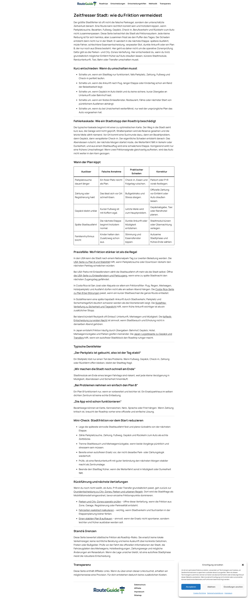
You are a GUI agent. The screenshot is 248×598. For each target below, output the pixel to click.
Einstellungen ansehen (233, 587)
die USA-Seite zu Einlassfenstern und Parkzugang (100, 275)
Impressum (228, 593)
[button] (243, 565)
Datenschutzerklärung (215, 593)
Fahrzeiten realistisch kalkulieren (96, 510)
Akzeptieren (191, 587)
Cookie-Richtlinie (199, 593)
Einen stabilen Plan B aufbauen (95, 518)
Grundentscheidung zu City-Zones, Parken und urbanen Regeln (108, 491)
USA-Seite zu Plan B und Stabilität (92, 261)
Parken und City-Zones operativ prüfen (100, 501)
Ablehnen (211, 587)
